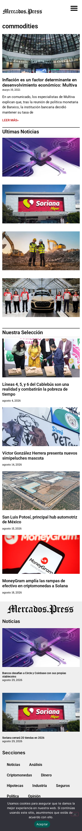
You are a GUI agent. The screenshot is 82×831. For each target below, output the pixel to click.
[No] (75, 814)
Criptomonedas (19, 775)
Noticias (13, 764)
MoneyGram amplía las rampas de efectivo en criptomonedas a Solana (35, 583)
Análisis (35, 764)
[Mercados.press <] (28, 11)
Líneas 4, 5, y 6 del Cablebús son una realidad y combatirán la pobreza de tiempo (35, 389)
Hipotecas (15, 785)
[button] (74, 8)
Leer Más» (10, 120)
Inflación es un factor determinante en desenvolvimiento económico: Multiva (40, 82)
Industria (39, 785)
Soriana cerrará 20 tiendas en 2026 (23, 737)
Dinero (46, 775)
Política (13, 796)
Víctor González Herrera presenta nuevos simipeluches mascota (39, 455)
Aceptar (42, 824)
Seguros (63, 785)
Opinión (34, 796)
